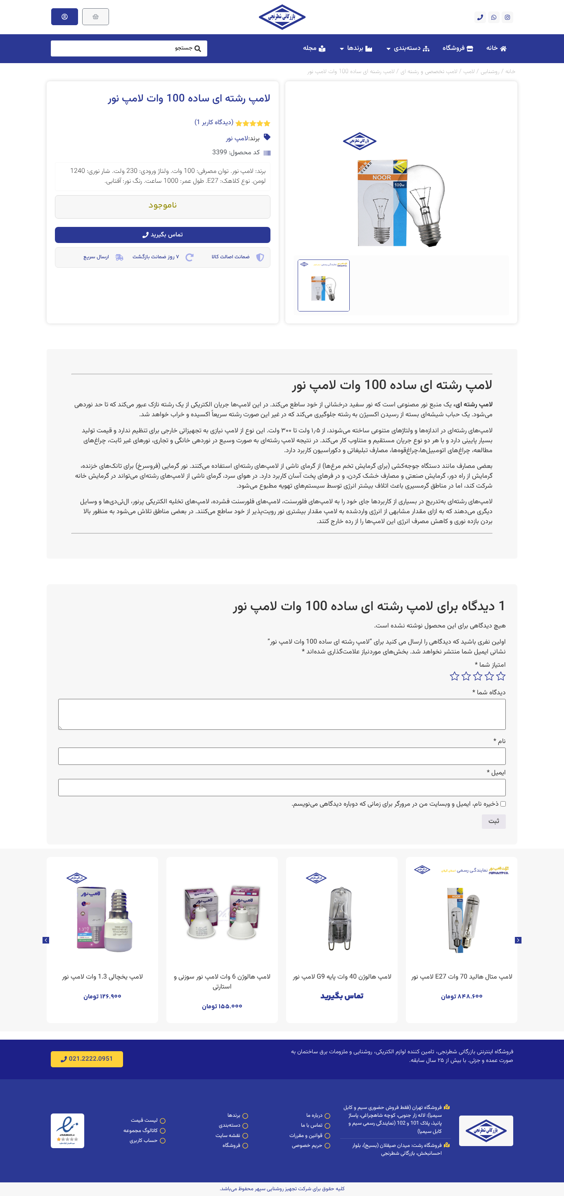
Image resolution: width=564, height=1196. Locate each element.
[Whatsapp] (494, 17)
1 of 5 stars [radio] (501, 676)
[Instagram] (507, 17)
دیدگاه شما (489, 693)
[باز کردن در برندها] (342, 49)
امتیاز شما (490, 665)
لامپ (469, 71)
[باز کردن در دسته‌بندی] (388, 49)
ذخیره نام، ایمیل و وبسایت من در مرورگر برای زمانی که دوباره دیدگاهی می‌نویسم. (395, 804)
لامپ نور (237, 139)
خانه (510, 71)
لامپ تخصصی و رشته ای (428, 71)
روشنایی (490, 71)
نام (499, 741)
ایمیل (496, 773)
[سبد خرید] (95, 16)
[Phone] (480, 17)
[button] (46, 940)
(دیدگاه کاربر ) (213, 123)
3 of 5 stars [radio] (478, 676)
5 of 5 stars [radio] (455, 676)
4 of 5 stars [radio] (466, 676)
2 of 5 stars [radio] (489, 676)
